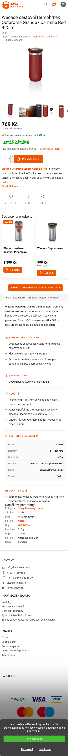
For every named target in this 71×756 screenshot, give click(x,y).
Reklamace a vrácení (13, 606)
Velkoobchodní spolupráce (16, 650)
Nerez (21, 520)
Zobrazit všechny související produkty (35, 287)
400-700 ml (24, 525)
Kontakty (7, 602)
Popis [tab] (8, 297)
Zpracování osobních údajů (16, 615)
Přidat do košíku (30, 159)
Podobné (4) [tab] (19, 297)
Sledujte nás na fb (16, 582)
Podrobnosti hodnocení (44, 36)
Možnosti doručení (50, 148)
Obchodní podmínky (12, 610)
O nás (5, 637)
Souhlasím (36, 738)
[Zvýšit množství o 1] (12, 157)
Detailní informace (11, 186)
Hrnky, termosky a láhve (31, 508)
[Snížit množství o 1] (12, 161)
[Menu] (63, 4)
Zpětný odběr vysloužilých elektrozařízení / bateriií (28, 619)
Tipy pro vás (8, 655)
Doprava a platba (11, 646)
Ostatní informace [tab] (48, 297)
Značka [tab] (33, 297)
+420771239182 (16, 572)
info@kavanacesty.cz (18, 567)
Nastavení (27, 749)
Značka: (13, 40)
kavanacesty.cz (15, 588)
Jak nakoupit (9, 641)
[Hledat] (45, 4)
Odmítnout (45, 749)
